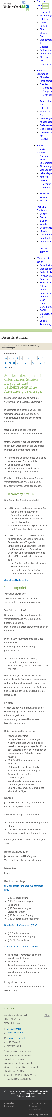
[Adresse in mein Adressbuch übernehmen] (47, 1015)
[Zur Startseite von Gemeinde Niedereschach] (16, 6)
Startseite (16, 345)
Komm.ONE (43, 1114)
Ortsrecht (44, 108)
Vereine (43, 197)
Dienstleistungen (8, 348)
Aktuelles (44, 77)
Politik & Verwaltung (31, 345)
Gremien (44, 84)
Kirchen (44, 200)
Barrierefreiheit (10, 1106)
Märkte (43, 231)
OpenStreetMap (14, 1029)
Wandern (44, 224)
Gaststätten (46, 234)
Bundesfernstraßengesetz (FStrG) (21, 925)
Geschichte (45, 12)
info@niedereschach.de (17, 1038)
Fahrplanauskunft (15, 1033)
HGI (42, 317)
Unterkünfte (46, 238)
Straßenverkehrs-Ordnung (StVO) (21, 946)
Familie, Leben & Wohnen (41, 149)
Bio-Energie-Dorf (44, 33)
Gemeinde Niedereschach (17, 580)
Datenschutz (9, 1103)
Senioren (44, 193)
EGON (43, 310)
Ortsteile (44, 19)
